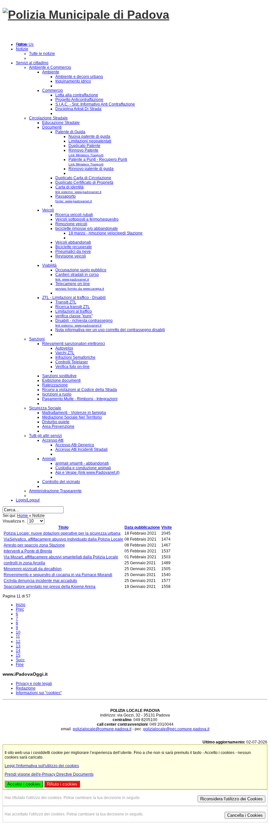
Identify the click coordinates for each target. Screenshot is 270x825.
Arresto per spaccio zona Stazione (34, 545)
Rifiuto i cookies (62, 784)
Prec (20, 609)
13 (18, 646)
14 (18, 650)
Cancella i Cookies (245, 815)
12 (18, 641)
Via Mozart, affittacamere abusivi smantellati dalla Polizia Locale (61, 557)
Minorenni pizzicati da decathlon (33, 569)
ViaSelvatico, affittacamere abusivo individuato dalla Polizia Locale (63, 539)
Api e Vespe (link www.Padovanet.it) (87, 472)
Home (22, 515)
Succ (20, 660)
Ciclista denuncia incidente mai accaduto (40, 580)
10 (18, 632)
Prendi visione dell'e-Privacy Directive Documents (49, 774)
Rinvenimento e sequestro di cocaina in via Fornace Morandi (58, 574)
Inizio (20, 604)
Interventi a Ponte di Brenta (28, 551)
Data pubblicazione (142, 527)
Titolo (63, 527)
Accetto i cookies (23, 784)
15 (18, 655)
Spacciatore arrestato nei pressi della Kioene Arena (49, 586)
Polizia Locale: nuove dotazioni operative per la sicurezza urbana (62, 533)
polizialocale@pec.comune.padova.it (176, 729)
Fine (20, 664)
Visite (166, 527)
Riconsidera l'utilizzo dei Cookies (231, 798)
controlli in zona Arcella (24, 563)
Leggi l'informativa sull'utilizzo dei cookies (42, 766)
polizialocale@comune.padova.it (102, 729)
